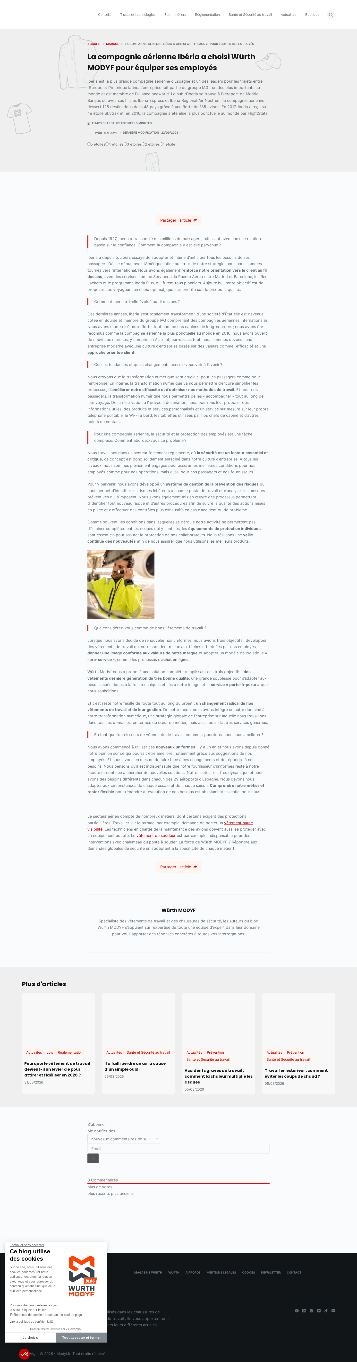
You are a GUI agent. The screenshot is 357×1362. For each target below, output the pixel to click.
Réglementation (70, 1052)
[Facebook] (297, 1310)
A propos (193, 1272)
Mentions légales (221, 1272)
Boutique (312, 14)
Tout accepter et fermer (81, 1337)
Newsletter (271, 1272)
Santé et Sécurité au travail (148, 1052)
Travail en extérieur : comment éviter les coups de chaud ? (296, 1073)
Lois (50, 1052)
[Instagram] (311, 1310)
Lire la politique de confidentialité (31, 1321)
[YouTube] (319, 1310)
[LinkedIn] (304, 1310)
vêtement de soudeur (156, 835)
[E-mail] (333, 1310)
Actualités (34, 1052)
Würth (173, 1272)
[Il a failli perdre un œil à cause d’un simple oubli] (138, 1018)
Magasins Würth (148, 1272)
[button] (24, 1354)
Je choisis (30, 1337)
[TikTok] (326, 1310)
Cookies (248, 1272)
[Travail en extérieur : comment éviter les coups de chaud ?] (298, 1018)
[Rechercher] (331, 14)
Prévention (215, 1052)
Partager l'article (175, 220)
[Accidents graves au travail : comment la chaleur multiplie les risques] (218, 1018)
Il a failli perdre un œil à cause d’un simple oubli (135, 1066)
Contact (294, 1272)
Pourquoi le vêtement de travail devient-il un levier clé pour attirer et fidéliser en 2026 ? (57, 1069)
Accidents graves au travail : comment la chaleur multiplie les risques (219, 1076)
